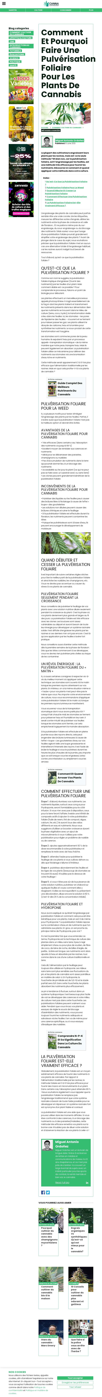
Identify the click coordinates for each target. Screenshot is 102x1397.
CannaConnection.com (51, 3)
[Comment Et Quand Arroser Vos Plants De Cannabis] (52, 777)
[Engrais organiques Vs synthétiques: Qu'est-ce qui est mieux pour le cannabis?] (80, 1220)
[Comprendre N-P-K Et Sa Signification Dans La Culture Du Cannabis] (52, 1041)
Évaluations (17, 54)
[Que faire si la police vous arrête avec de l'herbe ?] (80, 1332)
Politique (15, 61)
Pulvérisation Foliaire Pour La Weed (65, 187)
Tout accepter (75, 1378)
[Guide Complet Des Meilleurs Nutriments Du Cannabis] (52, 388)
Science (14, 58)
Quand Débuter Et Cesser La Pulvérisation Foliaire (60, 192)
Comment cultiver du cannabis (20, 33)
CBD (12, 41)
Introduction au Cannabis (19, 46)
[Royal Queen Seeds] (21, 161)
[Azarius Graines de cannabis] (21, 124)
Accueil (44, 127)
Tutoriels (15, 50)
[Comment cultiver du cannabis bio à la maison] (51, 1279)
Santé (13, 65)
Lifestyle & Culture (20, 38)
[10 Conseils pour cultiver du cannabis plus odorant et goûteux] (80, 1279)
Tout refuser (75, 1387)
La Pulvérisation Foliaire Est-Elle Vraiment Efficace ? (62, 204)
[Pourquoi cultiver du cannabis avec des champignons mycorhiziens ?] (51, 1220)
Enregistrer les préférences (75, 1382)
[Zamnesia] (21, 86)
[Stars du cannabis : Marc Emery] (51, 1332)
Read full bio (62, 1182)
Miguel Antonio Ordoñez (69, 140)
